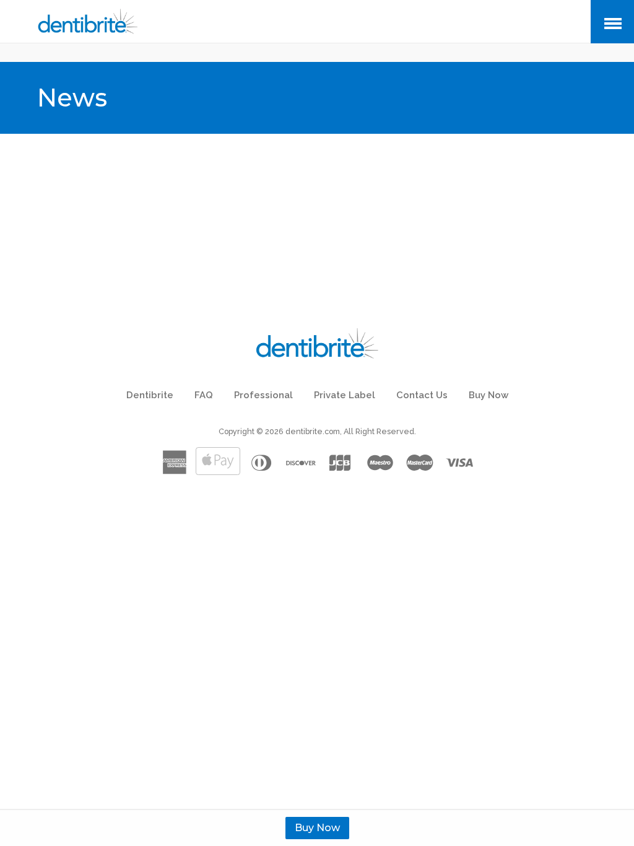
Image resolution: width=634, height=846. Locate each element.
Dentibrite (149, 395)
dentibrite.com (312, 431)
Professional (263, 395)
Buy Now (317, 828)
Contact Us (422, 395)
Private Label (344, 395)
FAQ (203, 395)
